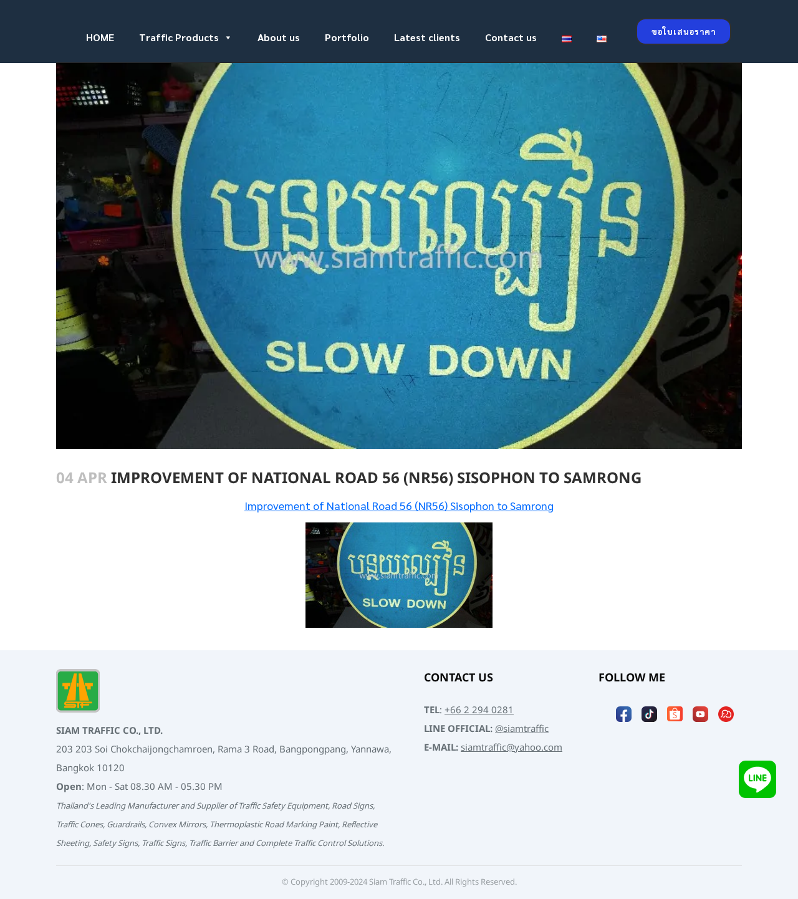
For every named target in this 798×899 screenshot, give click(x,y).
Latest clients (427, 37)
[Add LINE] (757, 780)
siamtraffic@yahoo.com (511, 748)
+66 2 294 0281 (479, 710)
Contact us (511, 37)
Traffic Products (179, 37)
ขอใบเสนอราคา (683, 31)
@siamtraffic (522, 729)
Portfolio (347, 37)
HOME (100, 37)
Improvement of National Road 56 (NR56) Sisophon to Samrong (399, 505)
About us (278, 37)
